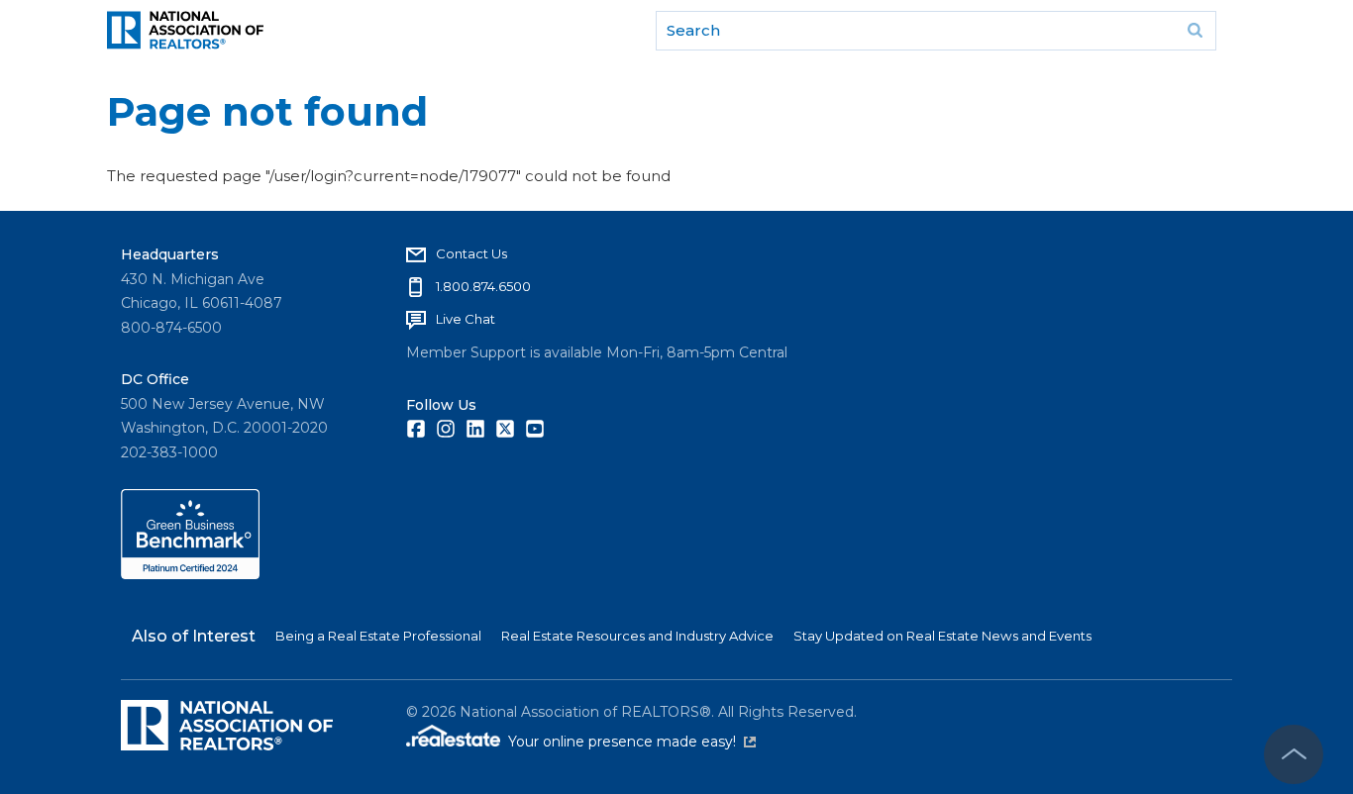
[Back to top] (1293, 754)
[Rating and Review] (190, 574)
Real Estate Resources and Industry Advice (637, 636)
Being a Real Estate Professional (378, 636)
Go (1194, 30)
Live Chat (465, 319)
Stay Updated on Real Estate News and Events (942, 636)
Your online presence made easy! (632, 741)
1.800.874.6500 (483, 286)
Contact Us (471, 253)
